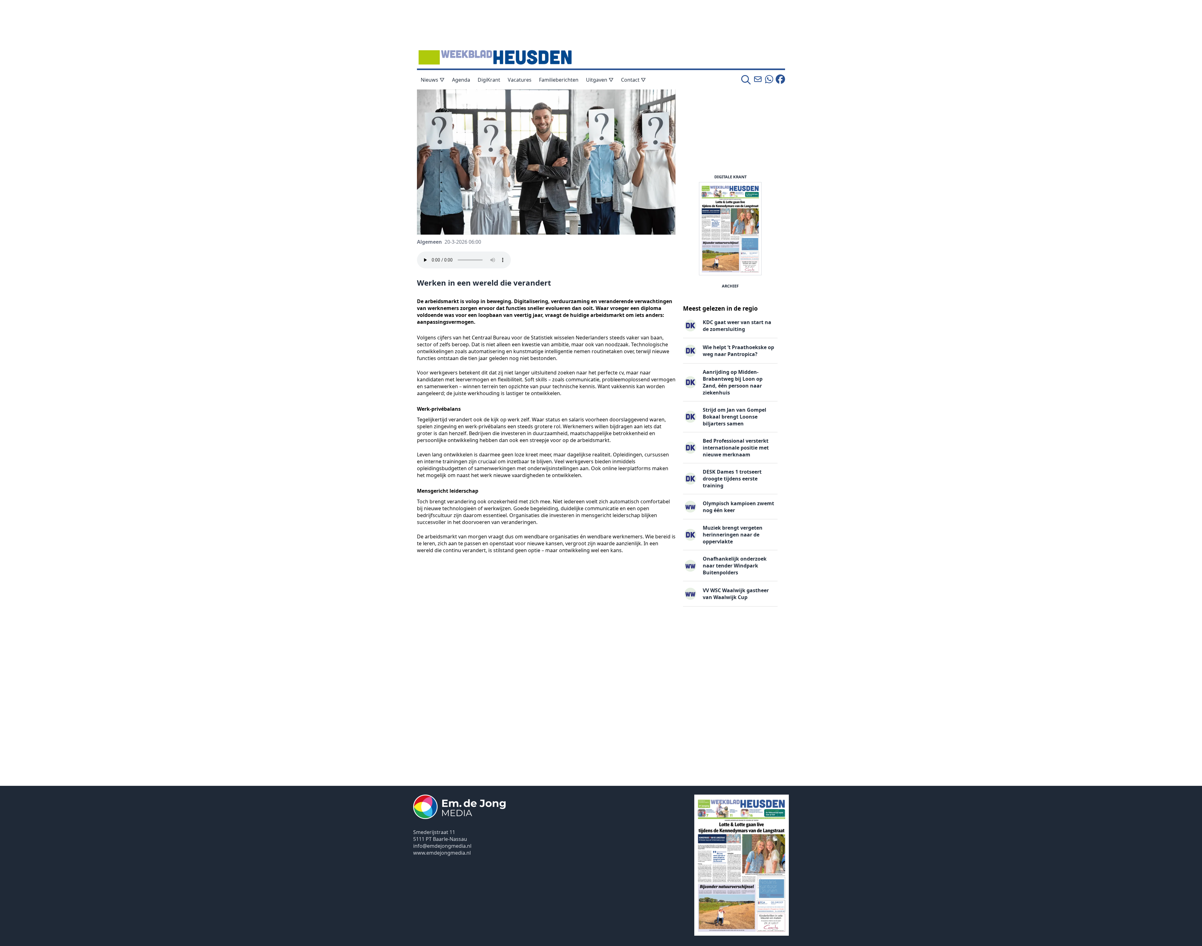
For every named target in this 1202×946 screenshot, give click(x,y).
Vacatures (520, 79)
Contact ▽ (633, 79)
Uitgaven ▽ (600, 79)
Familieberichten (558, 79)
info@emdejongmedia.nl (442, 845)
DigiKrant (489, 79)
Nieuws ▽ (432, 79)
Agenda (461, 79)
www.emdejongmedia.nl (442, 852)
